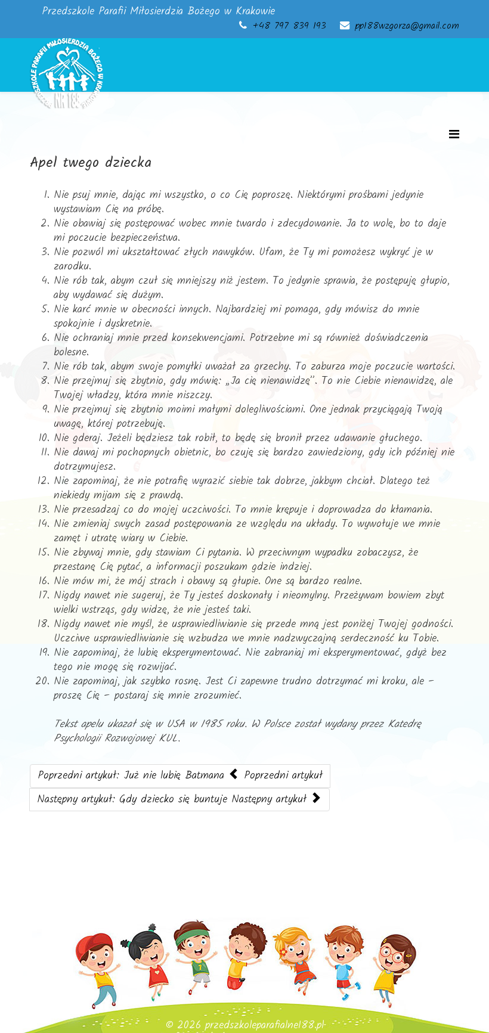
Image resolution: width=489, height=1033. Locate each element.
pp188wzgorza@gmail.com (407, 26)
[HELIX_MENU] (454, 136)
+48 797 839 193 (289, 26)
